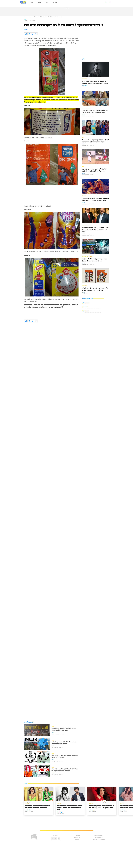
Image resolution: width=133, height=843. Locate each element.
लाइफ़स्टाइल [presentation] (84, 78)
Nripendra (84, 85)
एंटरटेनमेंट (27, 803)
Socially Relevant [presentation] (87, 108)
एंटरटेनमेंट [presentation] (84, 196)
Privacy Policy (98, 837)
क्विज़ (47, 2)
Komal (26, 30)
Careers (77, 839)
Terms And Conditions (99, 839)
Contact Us (77, 837)
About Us (77, 835)
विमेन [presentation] (83, 137)
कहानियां (39, 2)
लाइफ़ (30, 17)
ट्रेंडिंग (31, 2)
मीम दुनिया (55, 2)
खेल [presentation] (83, 166)
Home (25, 17)
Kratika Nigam (28, 810)
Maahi (53, 732)
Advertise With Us (99, 835)
